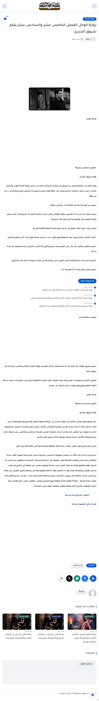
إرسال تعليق (86, 664)
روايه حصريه (89, 19)
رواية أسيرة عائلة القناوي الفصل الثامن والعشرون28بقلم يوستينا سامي (62, 298)
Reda (88, 39)
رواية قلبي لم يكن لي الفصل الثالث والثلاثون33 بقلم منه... (17, 636)
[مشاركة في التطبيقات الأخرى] (61, 578)
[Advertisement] (49, 70)
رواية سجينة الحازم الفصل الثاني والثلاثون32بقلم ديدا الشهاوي (66, 306)
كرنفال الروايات (65, 694)
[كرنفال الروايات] (49, 6)
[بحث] (4, 6)
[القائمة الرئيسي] (94, 6)
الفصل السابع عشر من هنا (77, 495)
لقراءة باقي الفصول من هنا (84, 504)
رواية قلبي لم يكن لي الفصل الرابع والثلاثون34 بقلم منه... (50, 636)
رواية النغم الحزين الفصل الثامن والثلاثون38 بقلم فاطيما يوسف (84, 638)
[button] (85, 578)
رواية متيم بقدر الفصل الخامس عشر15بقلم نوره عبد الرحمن (67, 290)
